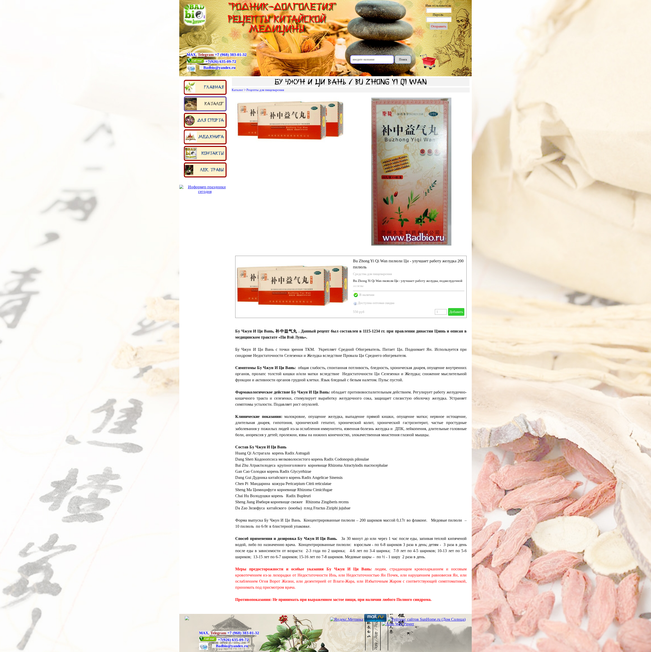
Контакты (212, 153)
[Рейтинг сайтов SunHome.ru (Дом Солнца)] (427, 619)
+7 (207, 61)
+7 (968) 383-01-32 (231, 55)
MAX (191, 55)
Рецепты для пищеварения (265, 90)
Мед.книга (211, 137)
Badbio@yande (216, 68)
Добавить (456, 312)
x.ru (232, 68)
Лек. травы (212, 170)
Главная (214, 87)
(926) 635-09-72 (223, 61)
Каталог (214, 104)
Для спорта (210, 120)
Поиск (403, 59)
